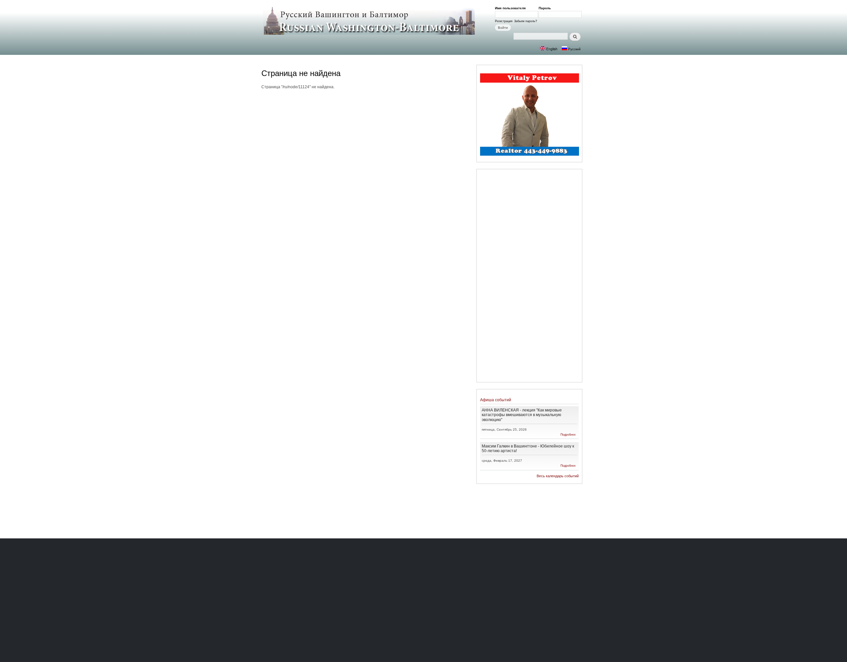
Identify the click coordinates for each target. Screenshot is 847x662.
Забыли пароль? (525, 21)
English (551, 48)
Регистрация (504, 21)
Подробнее (568, 434)
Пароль (546, 8)
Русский (574, 48)
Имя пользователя (511, 8)
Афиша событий (495, 400)
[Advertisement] (529, 276)
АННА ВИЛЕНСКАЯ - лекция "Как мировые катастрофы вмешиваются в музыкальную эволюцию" (522, 414)
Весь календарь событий (558, 476)
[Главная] (370, 20)
